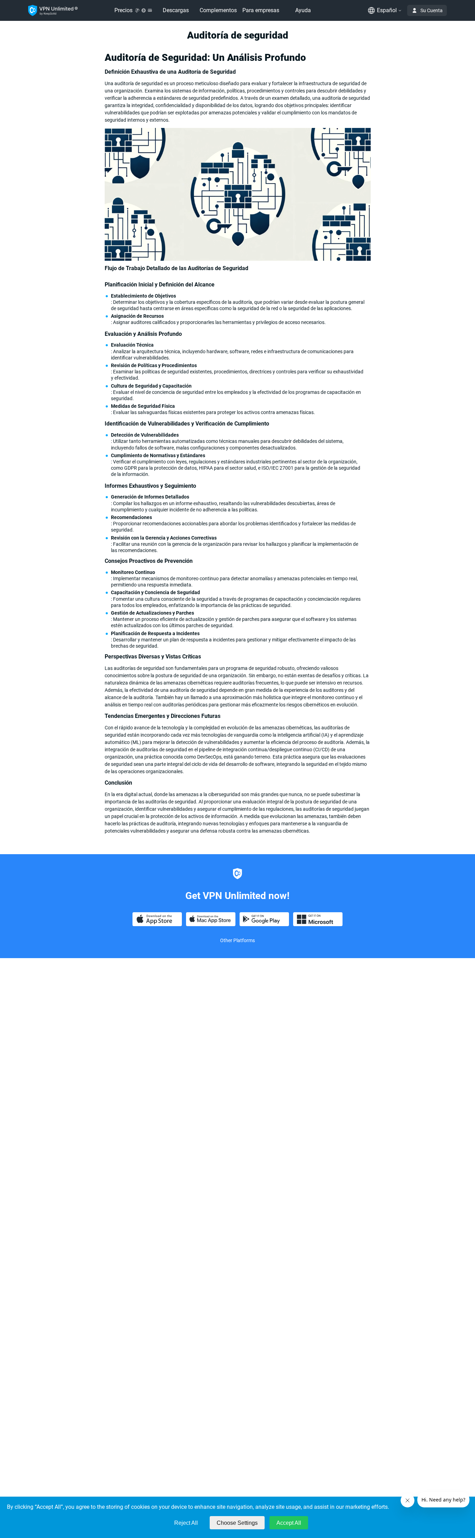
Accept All (288, 1523)
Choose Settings (237, 1523)
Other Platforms (237, 940)
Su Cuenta (431, 10)
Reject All (186, 1523)
